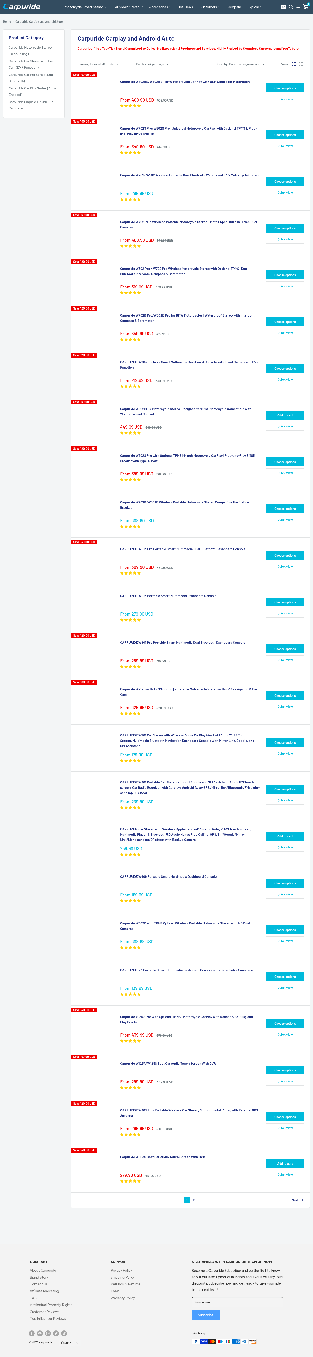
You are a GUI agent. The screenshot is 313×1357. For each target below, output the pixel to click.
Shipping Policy (123, 1277)
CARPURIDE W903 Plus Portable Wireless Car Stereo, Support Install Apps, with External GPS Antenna (189, 1112)
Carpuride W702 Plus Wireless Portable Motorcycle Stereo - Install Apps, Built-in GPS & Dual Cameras (188, 224)
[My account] (298, 7)
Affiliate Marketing (44, 1291)
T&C (33, 1298)
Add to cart (285, 415)
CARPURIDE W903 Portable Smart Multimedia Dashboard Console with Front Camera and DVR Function (189, 364)
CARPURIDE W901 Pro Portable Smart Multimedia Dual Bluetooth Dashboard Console (182, 642)
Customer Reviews (44, 1311)
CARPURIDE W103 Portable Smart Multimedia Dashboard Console (168, 596)
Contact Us (39, 1284)
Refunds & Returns (125, 1284)
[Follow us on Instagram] (48, 1333)
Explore (253, 7)
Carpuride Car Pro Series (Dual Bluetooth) (31, 77)
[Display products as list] (294, 64)
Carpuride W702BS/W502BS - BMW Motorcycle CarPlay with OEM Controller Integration (185, 81)
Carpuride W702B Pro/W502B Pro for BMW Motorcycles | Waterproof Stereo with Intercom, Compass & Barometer (187, 317)
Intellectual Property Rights (51, 1304)
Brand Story (39, 1277)
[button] (306, 7)
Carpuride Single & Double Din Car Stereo (31, 105)
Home (7, 21)
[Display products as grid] (301, 64)
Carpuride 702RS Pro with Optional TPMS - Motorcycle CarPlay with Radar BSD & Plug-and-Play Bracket (187, 1019)
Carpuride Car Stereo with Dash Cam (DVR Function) (32, 64)
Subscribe (205, 1315)
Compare (234, 7)
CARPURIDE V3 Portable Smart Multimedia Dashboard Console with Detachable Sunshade (186, 970)
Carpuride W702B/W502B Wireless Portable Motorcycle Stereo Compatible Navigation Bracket (184, 504)
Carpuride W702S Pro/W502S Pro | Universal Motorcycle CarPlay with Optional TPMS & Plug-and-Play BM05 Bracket (188, 131)
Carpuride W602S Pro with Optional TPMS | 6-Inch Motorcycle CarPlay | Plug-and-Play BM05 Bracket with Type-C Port (187, 458)
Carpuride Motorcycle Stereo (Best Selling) (30, 50)
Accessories (158, 7)
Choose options (285, 88)
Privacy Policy (121, 1270)
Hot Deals (185, 7)
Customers (208, 7)
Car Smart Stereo (126, 7)
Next (295, 1200)
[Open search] (291, 7)
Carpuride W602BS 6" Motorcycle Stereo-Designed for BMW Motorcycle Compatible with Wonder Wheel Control (185, 411)
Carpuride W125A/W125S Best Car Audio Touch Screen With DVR (168, 1063)
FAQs (115, 1291)
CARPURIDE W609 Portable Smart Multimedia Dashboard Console (168, 876)
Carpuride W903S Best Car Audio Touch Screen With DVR (162, 1157)
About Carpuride (43, 1270)
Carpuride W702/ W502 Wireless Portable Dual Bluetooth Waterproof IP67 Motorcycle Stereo (189, 175)
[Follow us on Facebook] (32, 1333)
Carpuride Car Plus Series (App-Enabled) (32, 91)
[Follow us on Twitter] (56, 1333)
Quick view (285, 99)
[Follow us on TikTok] (64, 1333)
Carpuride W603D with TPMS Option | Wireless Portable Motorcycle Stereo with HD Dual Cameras (185, 925)
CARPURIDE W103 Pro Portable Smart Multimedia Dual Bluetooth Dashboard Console (183, 549)
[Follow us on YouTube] (40, 1333)
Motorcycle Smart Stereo (84, 7)
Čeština (66, 1343)
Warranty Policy (123, 1298)
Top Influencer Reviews (48, 1318)
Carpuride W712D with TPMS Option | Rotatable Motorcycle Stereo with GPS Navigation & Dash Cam (190, 691)
